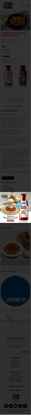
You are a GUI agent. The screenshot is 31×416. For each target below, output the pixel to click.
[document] (15, 207)
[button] (29, 194)
